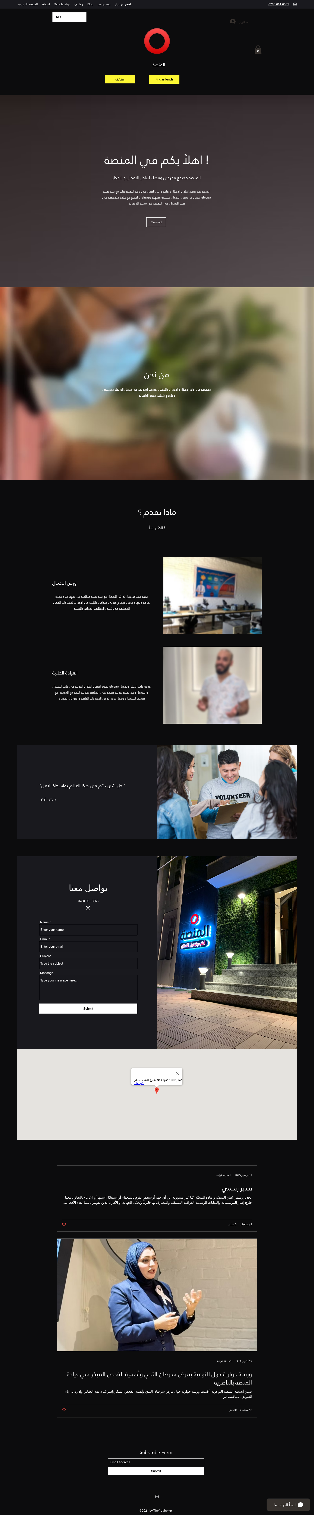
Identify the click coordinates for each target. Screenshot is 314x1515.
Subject (45, 956)
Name (44, 922)
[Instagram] (295, 4)
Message (46, 972)
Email (44, 939)
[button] (258, 49)
